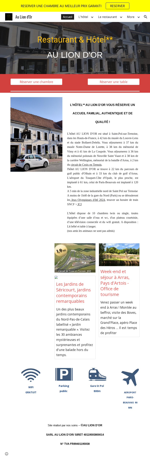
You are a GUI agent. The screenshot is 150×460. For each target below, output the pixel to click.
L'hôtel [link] (83, 17)
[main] (75, 48)
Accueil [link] (67, 17)
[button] (145, 16)
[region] (75, 6)
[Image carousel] (36, 134)
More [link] (130, 17)
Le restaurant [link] (107, 17)
